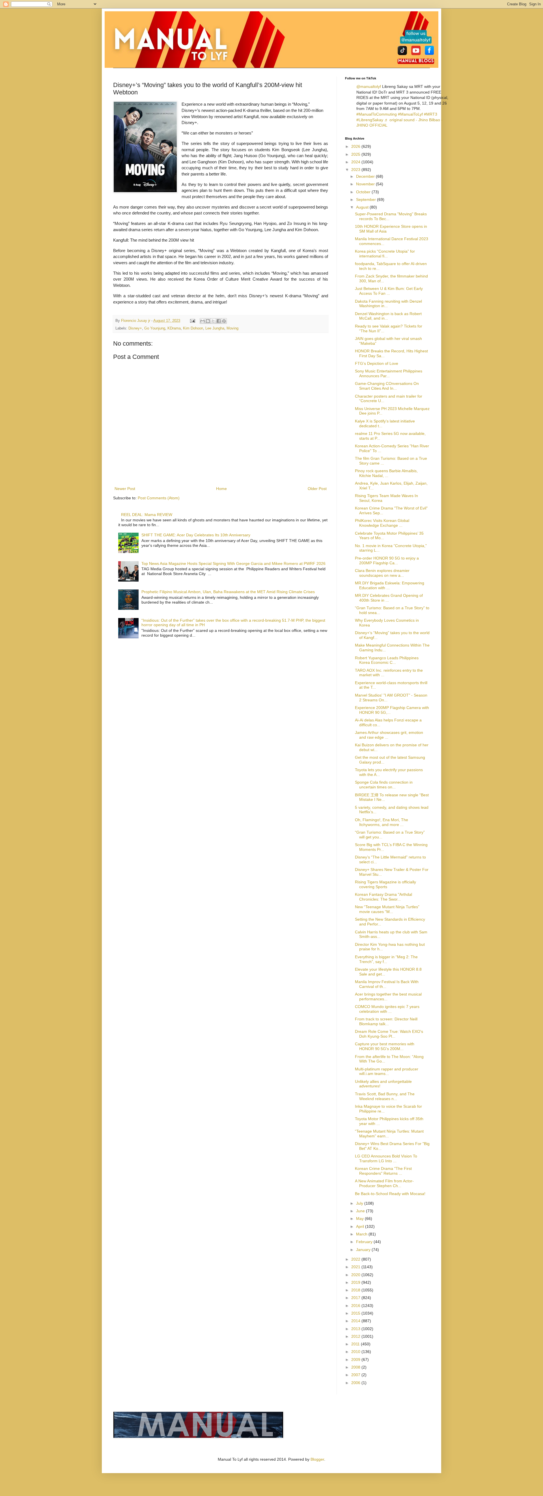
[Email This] (202, 321)
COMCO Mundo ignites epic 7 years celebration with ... (387, 1009)
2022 (356, 1259)
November (366, 184)
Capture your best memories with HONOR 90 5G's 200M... (384, 1046)
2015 (356, 1313)
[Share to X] (213, 321)
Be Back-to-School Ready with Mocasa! (390, 1193)
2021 (356, 1267)
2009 (356, 1359)
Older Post (317, 488)
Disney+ (135, 328)
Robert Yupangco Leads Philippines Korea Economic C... (387, 660)
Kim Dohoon (193, 328)
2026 (356, 146)
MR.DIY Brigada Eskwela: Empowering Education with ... (389, 585)
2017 (356, 1297)
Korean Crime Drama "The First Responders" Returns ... (383, 1171)
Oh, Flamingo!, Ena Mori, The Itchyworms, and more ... (381, 822)
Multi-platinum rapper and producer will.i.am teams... (386, 1071)
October (364, 192)
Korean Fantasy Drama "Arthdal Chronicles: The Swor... (383, 896)
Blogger (317, 1459)
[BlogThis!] (208, 321)
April (360, 1226)
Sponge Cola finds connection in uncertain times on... (384, 784)
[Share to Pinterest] (224, 321)
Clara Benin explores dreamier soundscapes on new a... (382, 573)
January (364, 1249)
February (365, 1241)
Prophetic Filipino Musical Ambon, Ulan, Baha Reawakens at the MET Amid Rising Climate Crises (228, 591)
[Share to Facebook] (218, 321)
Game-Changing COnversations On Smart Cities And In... (387, 386)
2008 (356, 1367)
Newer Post (125, 488)
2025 (356, 154)
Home (221, 488)
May (360, 1218)
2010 (356, 1351)
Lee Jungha (214, 328)
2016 (356, 1305)
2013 (356, 1328)
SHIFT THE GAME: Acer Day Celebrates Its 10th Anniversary (195, 535)
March (362, 1234)
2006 (356, 1382)
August (363, 207)
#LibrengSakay (369, 120)
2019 (356, 1282)
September (366, 199)
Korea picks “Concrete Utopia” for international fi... (385, 253)
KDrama (174, 328)
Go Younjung (154, 328)
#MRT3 (430, 114)
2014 (356, 1321)
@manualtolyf (368, 86)
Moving (232, 328)
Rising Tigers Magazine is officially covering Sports (385, 884)
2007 (356, 1375)
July (360, 1203)
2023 (356, 169)
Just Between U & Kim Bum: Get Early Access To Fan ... (389, 291)
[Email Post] (192, 321)
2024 (356, 162)
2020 (356, 1274)
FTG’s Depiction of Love (376, 363)
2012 (356, 1336)
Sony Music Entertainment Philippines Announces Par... (388, 373)
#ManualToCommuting (376, 114)
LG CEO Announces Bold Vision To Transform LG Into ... (386, 1158)
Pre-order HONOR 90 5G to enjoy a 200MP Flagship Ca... (387, 560)
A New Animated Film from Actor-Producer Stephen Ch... (384, 1183)
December (366, 176)
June (361, 1211)
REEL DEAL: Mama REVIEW (146, 514)
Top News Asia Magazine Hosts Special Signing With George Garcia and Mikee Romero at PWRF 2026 (233, 563)
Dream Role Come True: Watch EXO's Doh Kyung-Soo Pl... (389, 1033)
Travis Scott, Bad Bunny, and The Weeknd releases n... (385, 1096)
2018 (356, 1290)
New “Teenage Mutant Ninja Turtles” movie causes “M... (387, 909)
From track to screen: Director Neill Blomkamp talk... (386, 1021)
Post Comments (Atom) (159, 498)
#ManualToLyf (410, 114)
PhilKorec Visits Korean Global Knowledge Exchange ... (382, 523)
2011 (356, 1344)
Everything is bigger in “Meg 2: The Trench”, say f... (386, 959)
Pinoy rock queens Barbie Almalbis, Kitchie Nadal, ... (386, 473)
